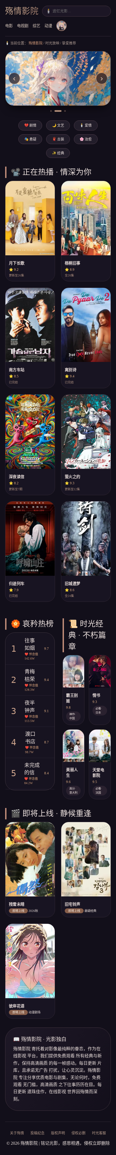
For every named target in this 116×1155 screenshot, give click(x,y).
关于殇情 (17, 1133)
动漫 (48, 26)
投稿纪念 (37, 1133)
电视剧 (22, 26)
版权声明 (58, 1133)
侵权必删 (78, 1133)
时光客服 (99, 1133)
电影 (9, 26)
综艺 (36, 26)
